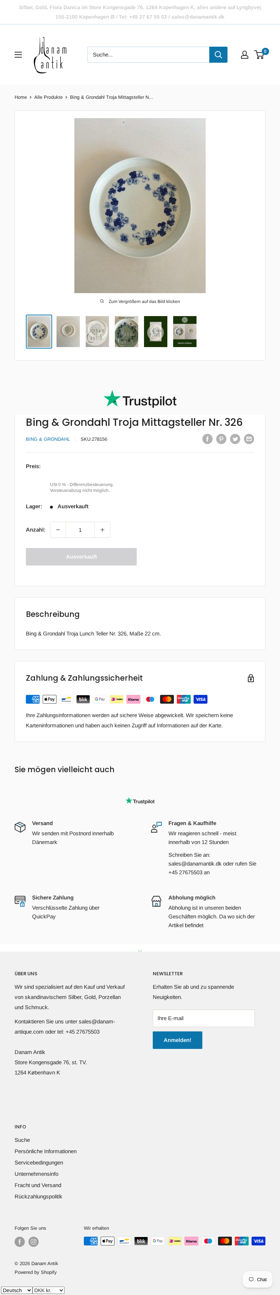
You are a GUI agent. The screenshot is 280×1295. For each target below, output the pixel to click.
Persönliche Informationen (46, 1151)
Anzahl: (36, 529)
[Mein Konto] (244, 55)
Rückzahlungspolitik (38, 1196)
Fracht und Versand (38, 1185)
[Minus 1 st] (58, 529)
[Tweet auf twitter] (235, 438)
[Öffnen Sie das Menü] (18, 55)
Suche (22, 1140)
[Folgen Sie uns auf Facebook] (20, 1242)
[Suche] (218, 55)
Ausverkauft (81, 556)
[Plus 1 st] (102, 529)
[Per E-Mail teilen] (249, 438)
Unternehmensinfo (36, 1174)
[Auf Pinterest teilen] (221, 438)
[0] (259, 54)
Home (21, 97)
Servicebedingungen (39, 1162)
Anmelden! (177, 1040)
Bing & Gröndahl (48, 439)
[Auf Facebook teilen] (207, 438)
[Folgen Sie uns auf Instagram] (33, 1242)
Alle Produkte (48, 97)
